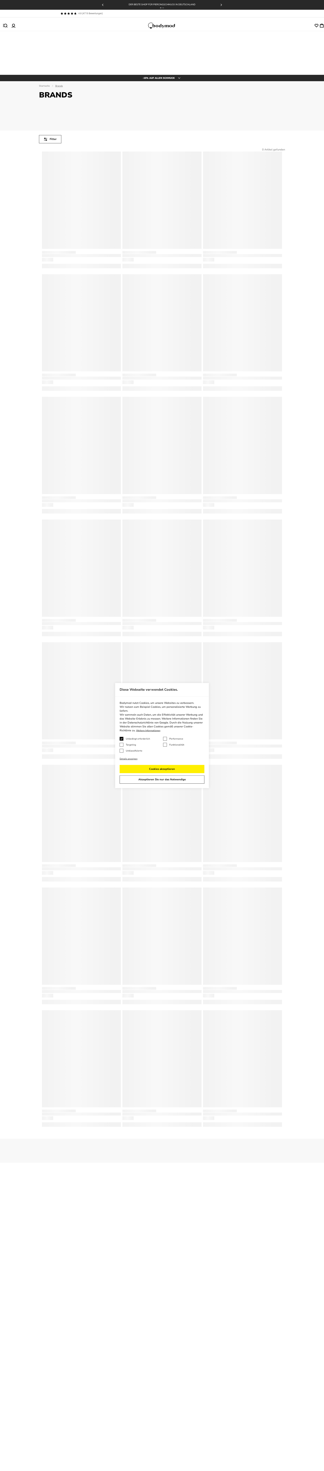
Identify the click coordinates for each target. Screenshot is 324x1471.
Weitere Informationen (148, 730)
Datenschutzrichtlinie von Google (148, 722)
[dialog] (162, 735)
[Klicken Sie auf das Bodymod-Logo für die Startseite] (165, 25)
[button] (160, 7)
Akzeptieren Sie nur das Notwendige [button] (162, 779)
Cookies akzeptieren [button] (162, 769)
